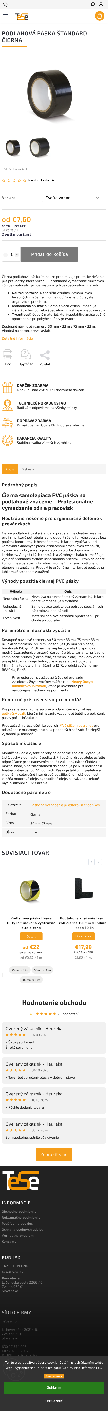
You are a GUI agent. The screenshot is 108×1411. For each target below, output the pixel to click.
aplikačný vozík (14, 713)
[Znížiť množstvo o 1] (5, 255)
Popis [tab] (10, 469)
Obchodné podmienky (19, 1211)
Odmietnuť (54, 1401)
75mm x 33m (16, 970)
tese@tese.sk (12, 1272)
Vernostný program (18, 1235)
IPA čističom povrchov (76, 725)
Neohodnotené (41, 180)
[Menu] (6, 15)
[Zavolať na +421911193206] (6, 4)
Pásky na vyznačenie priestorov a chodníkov (65, 805)
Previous (92, 862)
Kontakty (9, 1241)
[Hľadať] (92, 5)
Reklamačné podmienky (21, 1217)
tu (99, 1368)
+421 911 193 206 (15, 1266)
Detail (27, 936)
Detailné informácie (17, 338)
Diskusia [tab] (28, 469)
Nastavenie (54, 1376)
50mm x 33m (38, 970)
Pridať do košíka (49, 254)
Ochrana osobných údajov (23, 1229)
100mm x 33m (27, 979)
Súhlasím (54, 1387)
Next (99, 862)
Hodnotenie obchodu (54, 1002)
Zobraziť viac (54, 1154)
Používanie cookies (17, 1223)
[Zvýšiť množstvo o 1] (17, 255)
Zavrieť (93, 373)
